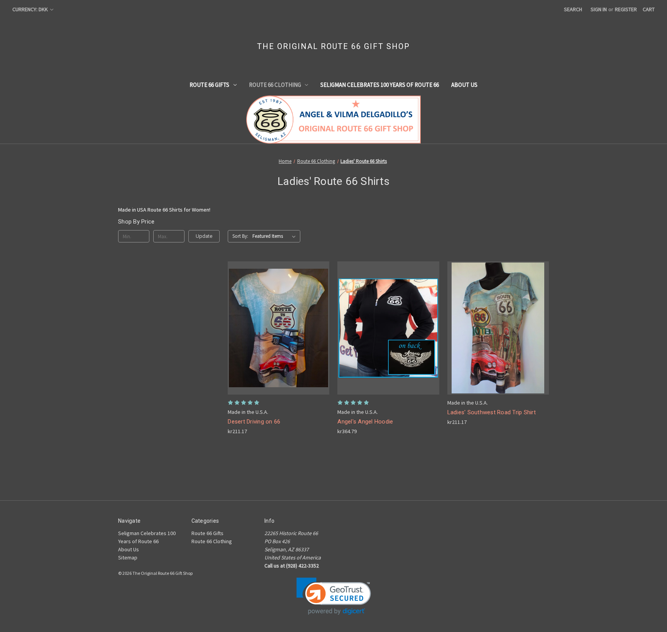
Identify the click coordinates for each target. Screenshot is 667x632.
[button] (333, 596)
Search (573, 9)
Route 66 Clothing (275, 84)
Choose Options (279, 334)
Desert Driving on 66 (254, 421)
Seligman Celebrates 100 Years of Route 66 (379, 84)
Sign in (599, 9)
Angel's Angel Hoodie (365, 421)
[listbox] (275, 236)
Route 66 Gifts (209, 84)
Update (204, 236)
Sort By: (240, 236)
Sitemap (127, 557)
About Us (464, 84)
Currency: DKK (30, 9)
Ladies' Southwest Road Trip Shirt (491, 412)
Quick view (272, 321)
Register (626, 9)
